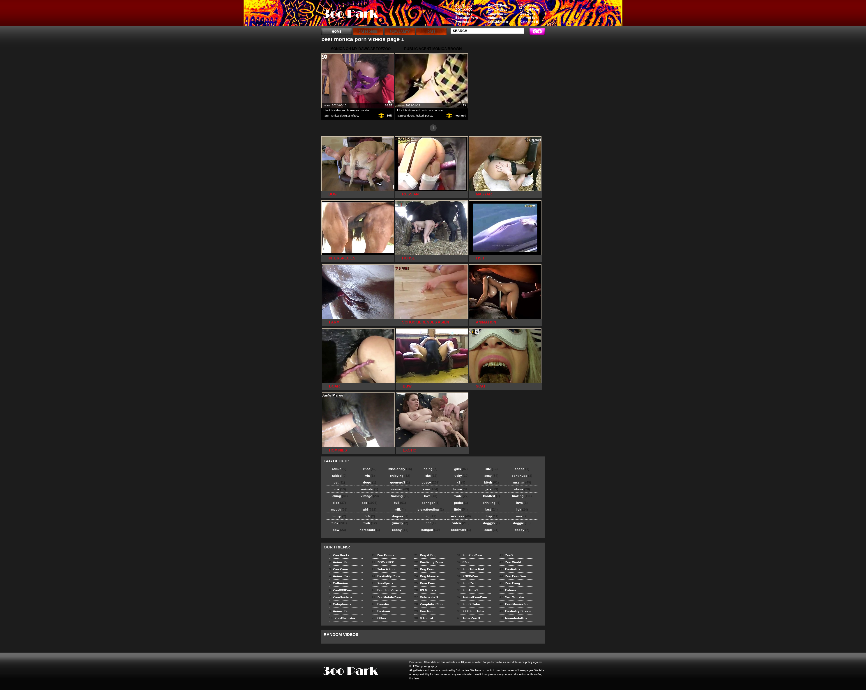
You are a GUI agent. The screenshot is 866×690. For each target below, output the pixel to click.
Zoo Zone (527, 13)
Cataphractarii (498, 13)
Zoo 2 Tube (468, 604)
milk (400, 509)
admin (339, 469)
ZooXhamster (498, 21)
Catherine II (529, 21)
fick (369, 516)
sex (370, 502)
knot (370, 469)
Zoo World (510, 562)
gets (491, 489)
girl (369, 509)
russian (522, 482)
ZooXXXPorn (497, 5)
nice (339, 489)
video (461, 523)
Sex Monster (512, 597)
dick (339, 502)
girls (461, 469)
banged (430, 530)
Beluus (508, 590)
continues (522, 475)
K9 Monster (426, 590)
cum (430, 489)
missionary (400, 469)
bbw (339, 530)
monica (334, 115)
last (491, 509)
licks (431, 475)
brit (431, 523)
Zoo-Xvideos (497, 9)
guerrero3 (400, 482)
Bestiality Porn (466, 17)
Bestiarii (381, 611)
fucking (522, 496)
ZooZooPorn (469, 555)
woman (400, 489)
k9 (461, 482)
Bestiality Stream (515, 611)
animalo (369, 489)
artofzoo (353, 115)
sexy (491, 475)
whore (522, 489)
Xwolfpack (463, 21)
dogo (369, 482)
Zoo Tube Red (470, 569)
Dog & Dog (425, 555)
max (521, 516)
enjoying (400, 475)
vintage (370, 496)
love (430, 496)
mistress (461, 516)
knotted (491, 496)
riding (431, 469)
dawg (343, 115)
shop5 (522, 469)
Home (336, 31)
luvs (522, 502)
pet (339, 482)
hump (339, 516)
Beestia (380, 604)
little (461, 509)
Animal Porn (529, 9)
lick (522, 509)
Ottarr (379, 618)
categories (368, 31)
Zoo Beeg (510, 583)
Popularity (400, 31)
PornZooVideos (386, 590)
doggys (491, 523)
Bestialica (510, 569)
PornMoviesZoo (515, 604)
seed (491, 530)
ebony (400, 530)
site (491, 469)
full (400, 502)
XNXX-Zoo (467, 576)
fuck (339, 523)
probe (461, 502)
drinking (491, 502)
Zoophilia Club (428, 604)
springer (431, 502)
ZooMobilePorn (386, 597)
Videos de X (426, 597)
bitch (491, 482)
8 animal (350, 14)
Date (431, 31)
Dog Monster (427, 576)
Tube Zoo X (468, 618)
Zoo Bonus (463, 5)
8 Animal (423, 618)
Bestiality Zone (428, 562)
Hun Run (423, 611)
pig (430, 516)
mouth (339, 509)
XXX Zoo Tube (470, 611)
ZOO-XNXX (463, 9)
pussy (428, 115)
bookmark (461, 530)
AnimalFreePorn (472, 597)
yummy (400, 523)
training (400, 496)
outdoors (408, 115)
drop (491, 516)
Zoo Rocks (528, 5)
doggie (522, 523)
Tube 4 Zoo (464, 13)
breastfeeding (430, 509)
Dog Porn (424, 569)
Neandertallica (513, 618)
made (461, 496)
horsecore (369, 530)
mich (370, 523)
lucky (461, 475)
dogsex (400, 516)
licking (339, 496)
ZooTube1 (467, 590)
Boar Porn (424, 583)
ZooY (506, 555)
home (461, 489)
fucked (420, 115)
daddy (522, 530)
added (339, 475)
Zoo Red (466, 583)
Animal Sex (528, 17)
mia (369, 475)
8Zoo (463, 562)
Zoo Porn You (513, 576)
